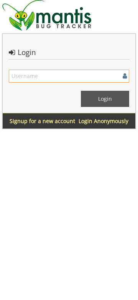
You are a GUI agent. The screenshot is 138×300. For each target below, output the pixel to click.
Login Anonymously (103, 121)
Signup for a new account (42, 121)
